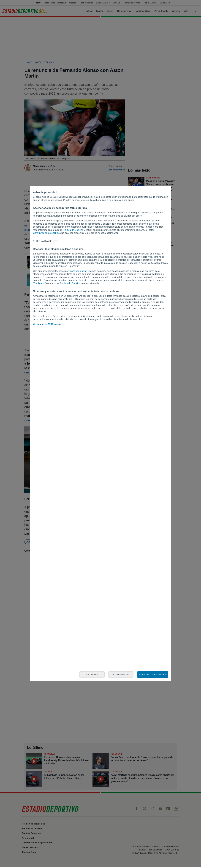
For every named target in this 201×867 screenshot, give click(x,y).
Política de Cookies (73, 230)
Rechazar (92, 674)
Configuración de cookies (46, 233)
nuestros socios (78, 271)
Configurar (121, 674)
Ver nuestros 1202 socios (47, 324)
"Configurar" (39, 283)
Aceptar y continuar (152, 674)
